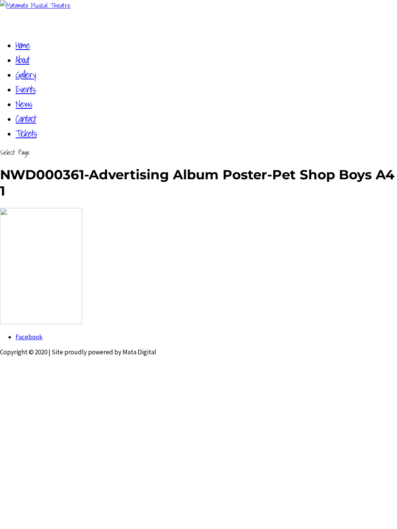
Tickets (26, 133)
